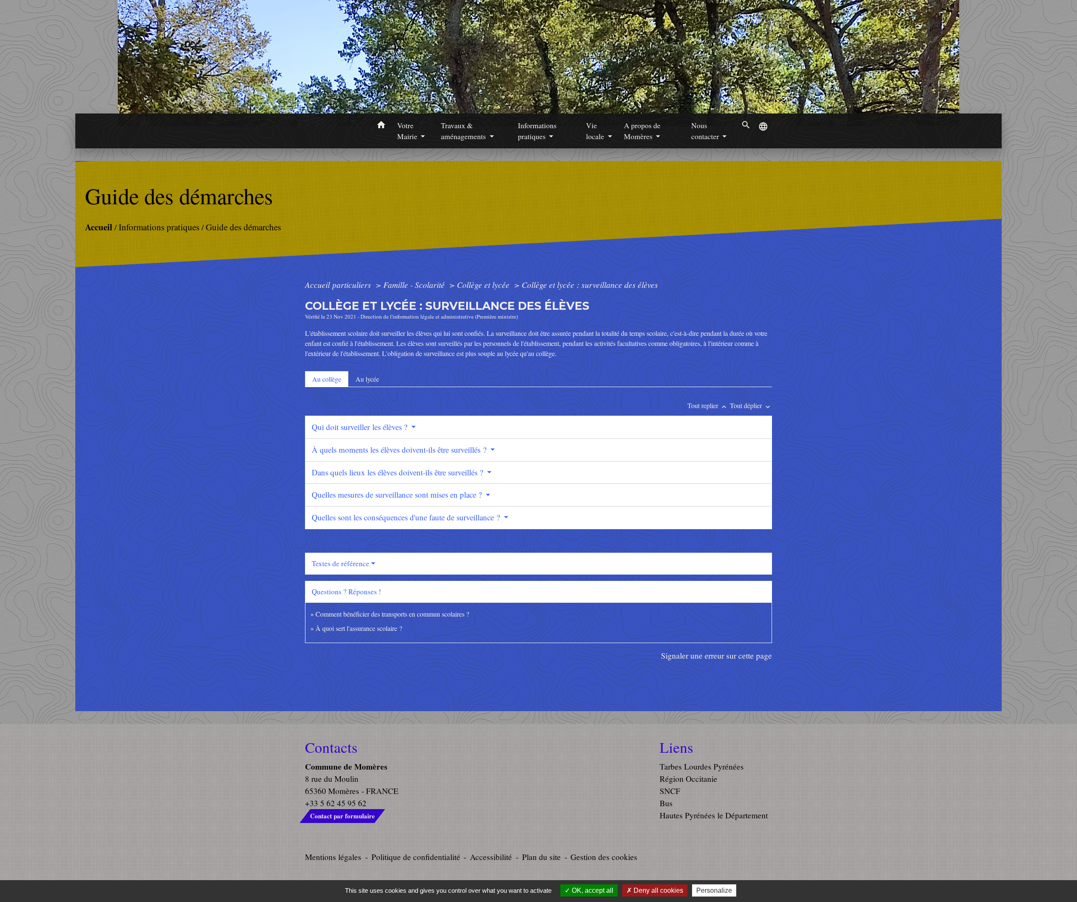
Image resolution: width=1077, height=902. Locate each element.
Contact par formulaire (342, 815)
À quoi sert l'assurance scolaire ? (359, 628)
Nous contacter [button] (706, 130)
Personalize (714, 890)
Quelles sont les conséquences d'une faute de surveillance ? (407, 517)
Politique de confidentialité (415, 857)
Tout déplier (751, 405)
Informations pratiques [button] (537, 130)
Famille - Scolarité (415, 284)
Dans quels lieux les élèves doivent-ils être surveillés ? (398, 472)
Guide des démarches (243, 227)
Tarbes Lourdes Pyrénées (702, 766)
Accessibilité (491, 857)
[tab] (326, 379)
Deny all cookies (657, 890)
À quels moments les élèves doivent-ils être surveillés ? (400, 449)
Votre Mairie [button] (408, 130)
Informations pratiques (159, 227)
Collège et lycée (484, 284)
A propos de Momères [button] (642, 130)
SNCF (670, 791)
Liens (676, 747)
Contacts (331, 747)
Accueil (98, 226)
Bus (666, 803)
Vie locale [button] (596, 130)
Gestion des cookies (603, 857)
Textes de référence (340, 563)
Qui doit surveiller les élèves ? (360, 427)
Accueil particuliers (339, 284)
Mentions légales (333, 857)
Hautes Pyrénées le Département (714, 815)
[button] (381, 126)
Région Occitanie (688, 778)
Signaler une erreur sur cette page (716, 655)
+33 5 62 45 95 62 (335, 803)
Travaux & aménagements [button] (464, 130)
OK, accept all (591, 890)
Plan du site (541, 857)
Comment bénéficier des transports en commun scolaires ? (392, 613)
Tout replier (707, 405)
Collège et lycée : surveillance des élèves (590, 284)
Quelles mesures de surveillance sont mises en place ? (398, 494)
